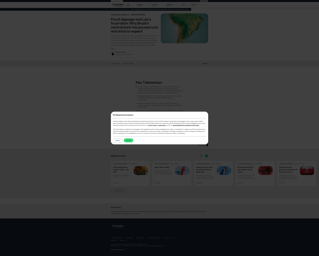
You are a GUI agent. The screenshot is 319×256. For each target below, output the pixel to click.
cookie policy (162, 125)
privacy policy (152, 125)
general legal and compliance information (186, 125)
